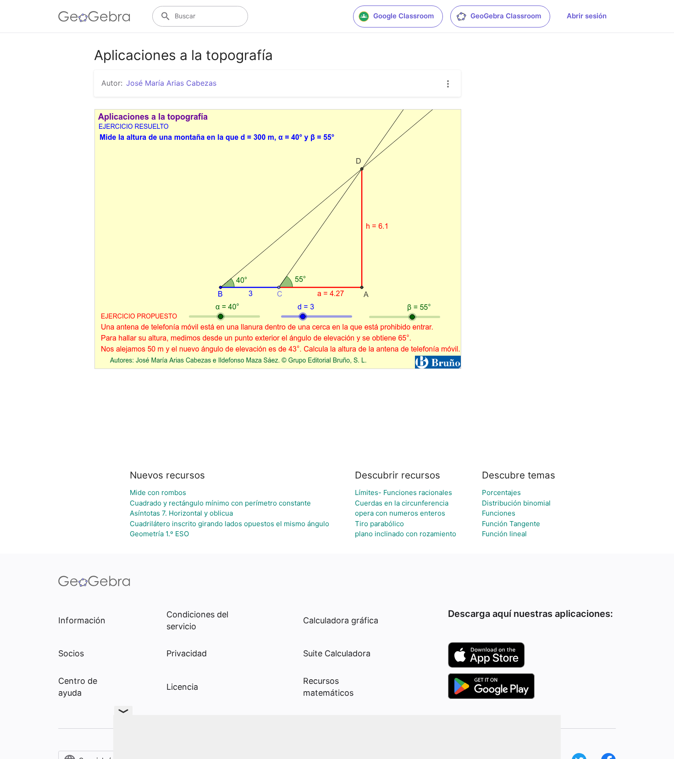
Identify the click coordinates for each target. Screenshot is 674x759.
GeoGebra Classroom (505, 15)
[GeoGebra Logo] (94, 16)
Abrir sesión (587, 15)
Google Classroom (403, 15)
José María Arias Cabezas (171, 83)
